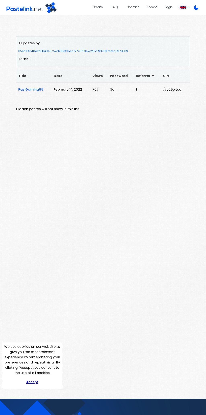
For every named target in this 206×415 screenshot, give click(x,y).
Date (58, 75)
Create (98, 7)
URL (166, 75)
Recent (152, 7)
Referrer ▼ (145, 75)
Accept (32, 382)
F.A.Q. (114, 7)
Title (22, 75)
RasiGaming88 (30, 89)
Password (119, 75)
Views (97, 75)
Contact (133, 7)
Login (169, 7)
